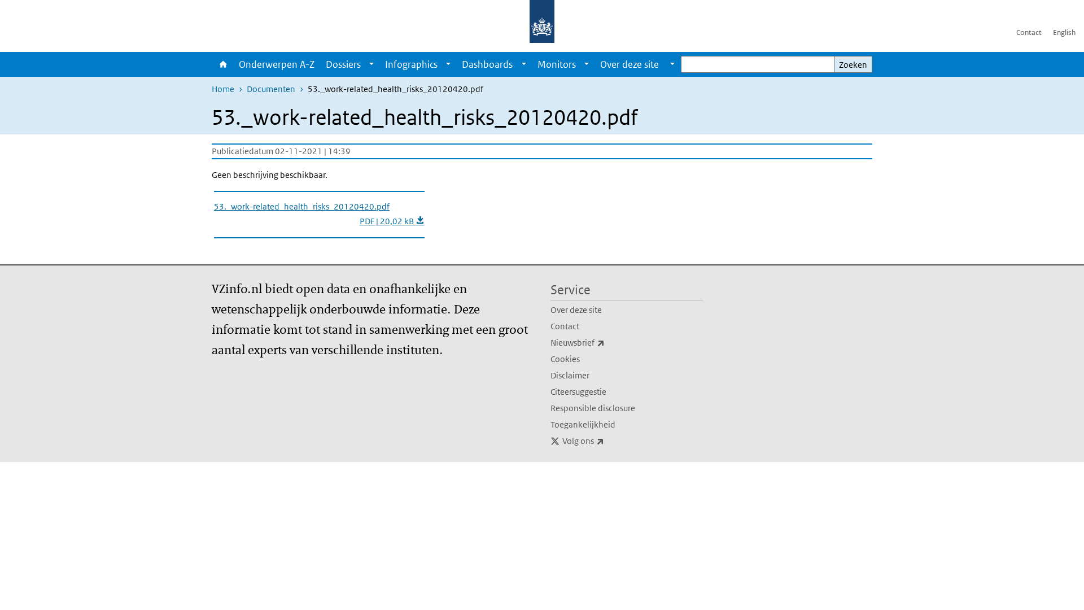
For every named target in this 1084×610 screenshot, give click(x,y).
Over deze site (576, 309)
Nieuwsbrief (602, 342)
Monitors (556, 64)
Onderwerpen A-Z (276, 64)
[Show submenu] (371, 64)
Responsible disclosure (592, 408)
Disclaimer (569, 375)
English (1064, 32)
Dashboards (487, 64)
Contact (1029, 32)
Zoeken (853, 64)
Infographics (411, 64)
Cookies (565, 359)
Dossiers (343, 64)
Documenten (271, 89)
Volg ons (608, 440)
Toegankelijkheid (582, 424)
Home (222, 64)
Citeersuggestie (578, 391)
